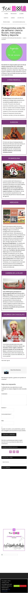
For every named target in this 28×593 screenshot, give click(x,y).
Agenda (8, 360)
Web (2, 420)
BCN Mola (14, 8)
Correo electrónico (6, 414)
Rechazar (23, 586)
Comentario (4, 394)
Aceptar (16, 586)
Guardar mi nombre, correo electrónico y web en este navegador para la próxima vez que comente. (13, 429)
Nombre (3, 407)
